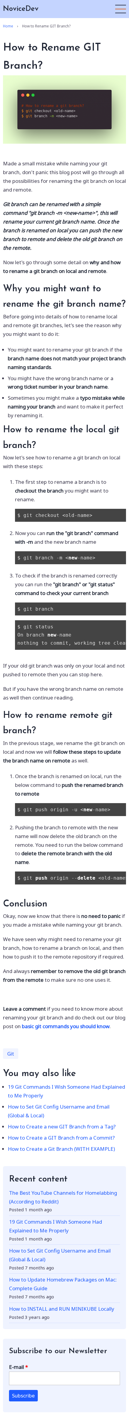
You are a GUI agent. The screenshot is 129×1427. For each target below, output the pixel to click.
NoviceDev (20, 9)
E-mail (16, 1366)
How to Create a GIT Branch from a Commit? (61, 1137)
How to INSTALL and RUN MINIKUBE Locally (61, 1308)
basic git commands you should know (66, 1026)
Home (8, 26)
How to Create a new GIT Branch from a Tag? (62, 1126)
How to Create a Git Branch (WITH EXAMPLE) (61, 1148)
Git (10, 1053)
